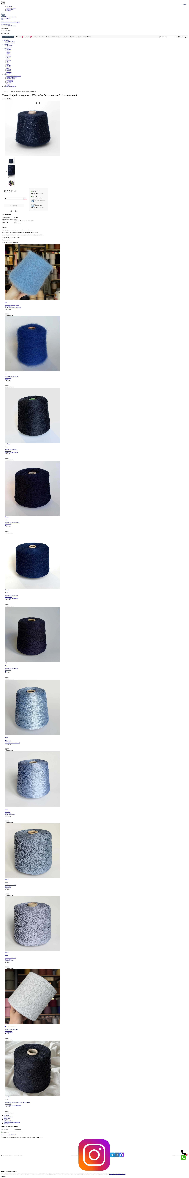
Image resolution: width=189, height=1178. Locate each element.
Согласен (3, 1176)
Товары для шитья (39, 36)
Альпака (8, 56)
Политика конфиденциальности (12, 1122)
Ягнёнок (8, 54)
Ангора (8, 57)
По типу (6, 74)
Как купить (9, 6)
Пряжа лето (9, 46)
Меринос (8, 50)
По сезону (6, 44)
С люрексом (9, 81)
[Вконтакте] (117, 1155)
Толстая (8, 84)
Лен (7, 68)
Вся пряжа (6, 40)
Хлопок (8, 66)
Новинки (19, 36)
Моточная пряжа (10, 42)
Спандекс (8, 82)
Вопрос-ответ (9, 9)
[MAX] (121, 1155)
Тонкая (8, 85)
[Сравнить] (5, 312)
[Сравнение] (178, 37)
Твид (7, 62)
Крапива (8, 70)
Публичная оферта (8, 1120)
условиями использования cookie (117, 1174)
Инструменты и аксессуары (53, 36)
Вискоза (8, 65)
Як (7, 61)
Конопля (8, 69)
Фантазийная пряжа (11, 77)
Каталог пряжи (9, 36)
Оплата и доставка (11, 8)
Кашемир (8, 49)
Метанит (8, 73)
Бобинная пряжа (10, 41)
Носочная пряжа (10, 78)
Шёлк (7, 64)
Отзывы (8, 10)
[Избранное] (182, 37)
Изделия (65, 36)
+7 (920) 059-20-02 (5, 24)
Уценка (72, 36)
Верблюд (8, 60)
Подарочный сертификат (84, 36)
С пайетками (9, 80)
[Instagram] (94, 1155)
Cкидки (28, 36)
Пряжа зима (9, 45)
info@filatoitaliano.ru (11, 25)
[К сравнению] (39, 103)
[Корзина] (186, 37)
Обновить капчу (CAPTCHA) (8, 1134)
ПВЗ (36, 191)
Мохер (8, 53)
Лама (7, 58)
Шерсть (8, 52)
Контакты (6, 1119)
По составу (6, 48)
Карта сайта (7, 1123)
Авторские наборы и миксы (13, 76)
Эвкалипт (8, 72)
